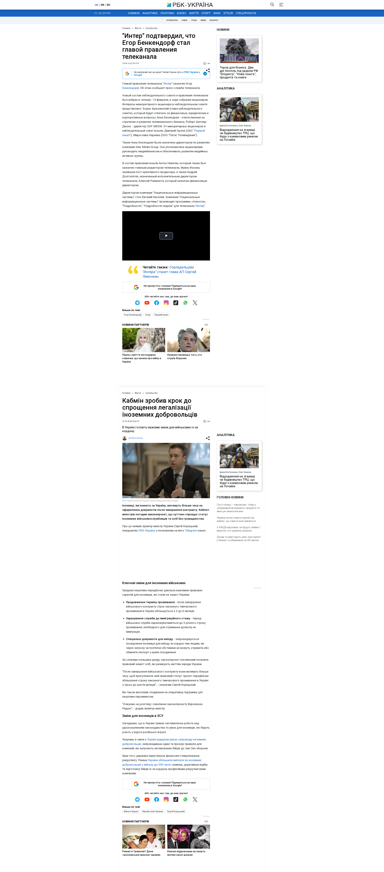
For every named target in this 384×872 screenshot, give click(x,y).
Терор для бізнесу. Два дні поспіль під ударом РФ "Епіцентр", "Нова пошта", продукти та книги (239, 72)
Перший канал (161, 315)
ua (96, 4)
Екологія (214, 20)
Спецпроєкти (246, 13)
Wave (216, 13)
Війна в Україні (131, 811)
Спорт (206, 13)
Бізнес (181, 13)
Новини (134, 13)
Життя (194, 13)
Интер (168, 83)
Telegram (191, 530)
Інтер (148, 315)
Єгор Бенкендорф (133, 315)
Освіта (184, 20)
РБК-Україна (146, 530)
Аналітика (150, 13)
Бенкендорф (130, 88)
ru (108, 4)
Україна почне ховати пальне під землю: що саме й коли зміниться (236, 519)
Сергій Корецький (176, 811)
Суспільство (172, 20)
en (102, 4)
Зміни (203, 20)
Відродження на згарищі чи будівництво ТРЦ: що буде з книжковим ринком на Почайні (239, 134)
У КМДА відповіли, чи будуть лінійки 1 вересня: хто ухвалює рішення (239, 529)
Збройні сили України (152, 811)
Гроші (194, 20)
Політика (167, 13)
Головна (126, 28)
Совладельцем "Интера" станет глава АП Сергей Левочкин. (169, 272)
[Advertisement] (166, 557)
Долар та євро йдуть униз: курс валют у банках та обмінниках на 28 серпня (239, 538)
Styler (228, 13)
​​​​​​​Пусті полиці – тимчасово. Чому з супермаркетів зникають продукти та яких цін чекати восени (238, 508)
